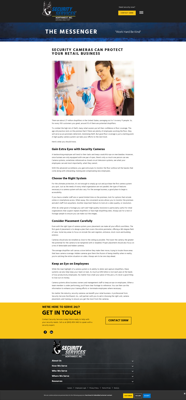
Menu (141, 12)
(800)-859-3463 (73, 322)
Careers (69, 388)
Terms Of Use (106, 388)
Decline (138, 396)
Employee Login (80, 388)
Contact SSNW (127, 13)
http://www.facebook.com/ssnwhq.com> (45, 332)
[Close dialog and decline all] (184, 392)
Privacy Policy (94, 388)
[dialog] (93, 395)
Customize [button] (128, 396)
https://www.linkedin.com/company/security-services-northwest (51, 332)
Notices (116, 388)
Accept (146, 396)
